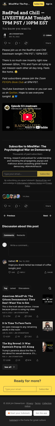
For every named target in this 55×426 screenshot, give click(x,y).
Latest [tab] (13, 288)
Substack (13, 420)
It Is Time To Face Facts (16, 323)
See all (8, 367)
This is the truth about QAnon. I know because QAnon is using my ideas (20, 308)
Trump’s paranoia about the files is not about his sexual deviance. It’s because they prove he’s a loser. (19, 352)
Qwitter (13, 92)
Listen (49, 35)
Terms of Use (41, 180)
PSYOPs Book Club (13, 82)
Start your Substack (20, 413)
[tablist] (14, 235)
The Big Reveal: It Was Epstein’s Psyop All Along (18, 345)
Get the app (41, 413)
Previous (11, 215)
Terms (38, 403)
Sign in (49, 4)
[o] (47, 299)
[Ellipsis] (51, 261)
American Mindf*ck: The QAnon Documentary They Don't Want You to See (18, 299)
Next (45, 215)
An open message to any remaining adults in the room (19, 328)
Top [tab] (5, 288)
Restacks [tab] (21, 235)
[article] (27, 306)
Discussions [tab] (24, 288)
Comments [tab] (9, 235)
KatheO (12, 261)
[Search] (50, 288)
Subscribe (38, 4)
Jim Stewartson (16, 34)
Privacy (30, 403)
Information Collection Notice (29, 183)
